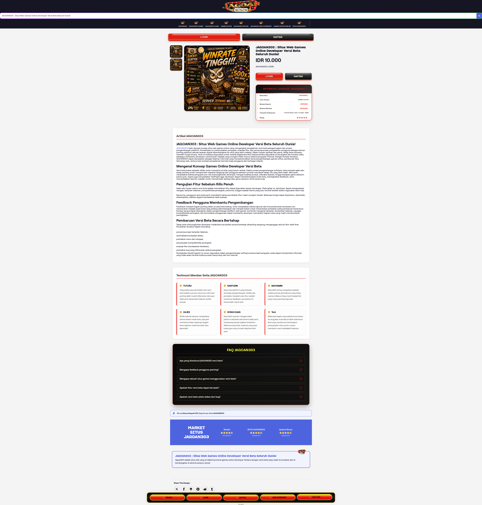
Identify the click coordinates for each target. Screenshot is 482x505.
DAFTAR (277, 37)
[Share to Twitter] (177, 489)
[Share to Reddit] (205, 489)
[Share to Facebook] (184, 489)
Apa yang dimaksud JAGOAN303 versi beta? (201, 360)
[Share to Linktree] (191, 489)
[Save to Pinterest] (198, 489)
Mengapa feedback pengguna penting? (199, 369)
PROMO (169, 497)
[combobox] (238, 16)
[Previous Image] (186, 79)
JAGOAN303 (182, 148)
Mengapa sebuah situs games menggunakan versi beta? (208, 378)
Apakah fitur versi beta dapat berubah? (199, 387)
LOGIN (204, 37)
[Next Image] (248, 79)
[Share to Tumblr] (212, 489)
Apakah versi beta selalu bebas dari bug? (200, 396)
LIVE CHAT (316, 497)
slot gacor (241, 504)
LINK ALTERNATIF (279, 497)
